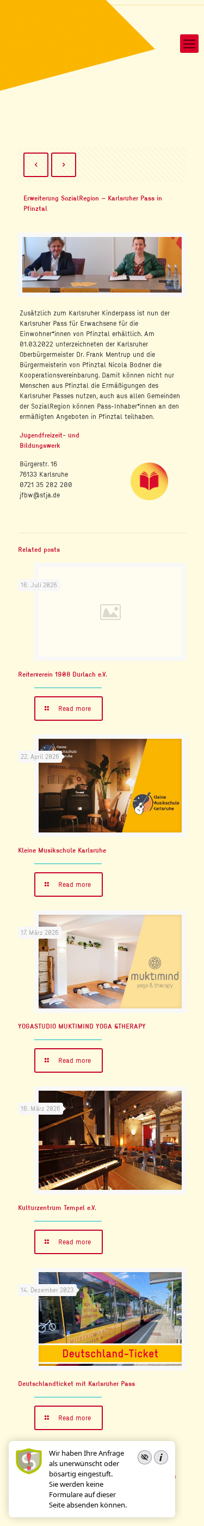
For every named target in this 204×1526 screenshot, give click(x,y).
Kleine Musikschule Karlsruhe (62, 850)
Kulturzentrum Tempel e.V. (57, 1207)
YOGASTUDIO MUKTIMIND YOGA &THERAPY (82, 1026)
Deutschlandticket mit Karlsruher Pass (76, 1383)
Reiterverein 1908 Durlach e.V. (62, 674)
